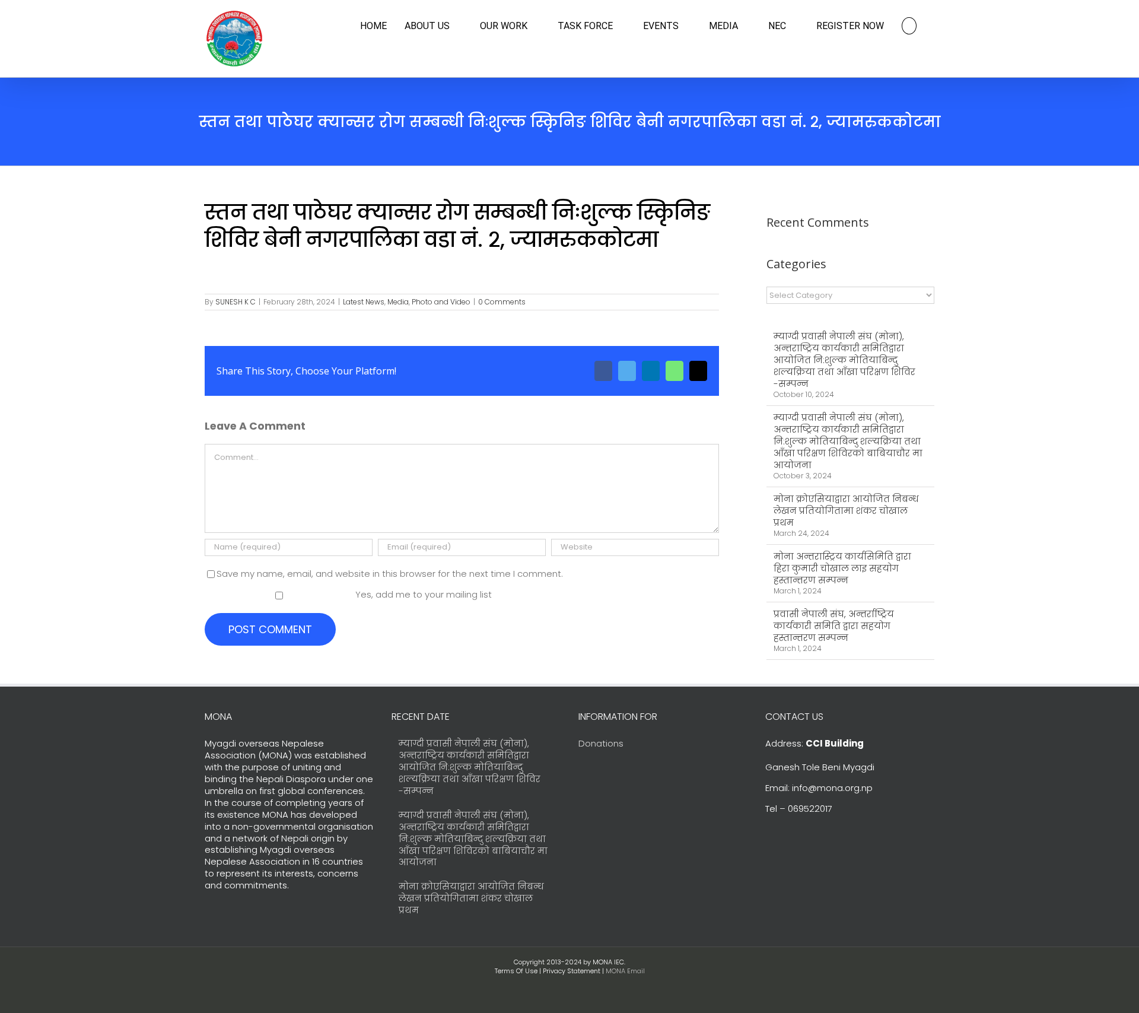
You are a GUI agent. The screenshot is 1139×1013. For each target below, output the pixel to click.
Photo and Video (441, 302)
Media (398, 302)
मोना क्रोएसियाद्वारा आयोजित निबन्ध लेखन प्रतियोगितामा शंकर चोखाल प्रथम (846, 511)
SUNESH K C (235, 302)
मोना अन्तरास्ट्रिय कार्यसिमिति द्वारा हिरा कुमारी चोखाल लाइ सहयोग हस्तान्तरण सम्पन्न (842, 568)
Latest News (363, 302)
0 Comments (502, 302)
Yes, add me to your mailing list (422, 594)
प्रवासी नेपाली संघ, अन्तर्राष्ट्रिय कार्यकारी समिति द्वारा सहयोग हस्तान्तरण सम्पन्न (834, 626)
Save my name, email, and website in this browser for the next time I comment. (390, 573)
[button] (909, 26)
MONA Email (625, 971)
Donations (600, 743)
